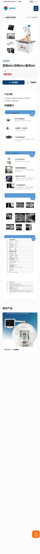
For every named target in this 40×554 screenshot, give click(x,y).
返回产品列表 (11, 17)
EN (36, 2)
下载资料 (33, 82)
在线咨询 (14, 82)
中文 (31, 2)
